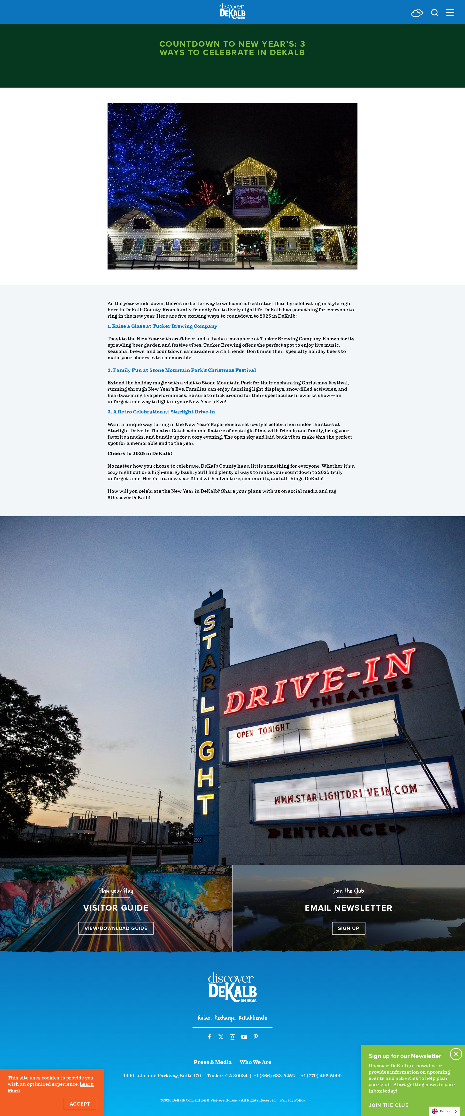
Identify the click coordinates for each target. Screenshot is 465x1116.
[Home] (232, 12)
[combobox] (444, 1111)
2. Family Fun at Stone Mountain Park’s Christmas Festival (182, 370)
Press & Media (213, 1062)
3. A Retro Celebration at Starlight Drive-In (161, 412)
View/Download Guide (116, 928)
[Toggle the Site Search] (434, 12)
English (445, 1111)
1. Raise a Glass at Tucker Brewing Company (162, 326)
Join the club (389, 1105)
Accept (80, 1104)
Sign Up (348, 928)
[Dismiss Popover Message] (456, 1054)
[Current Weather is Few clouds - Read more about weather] (417, 12)
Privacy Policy (292, 1100)
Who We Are (255, 1062)
